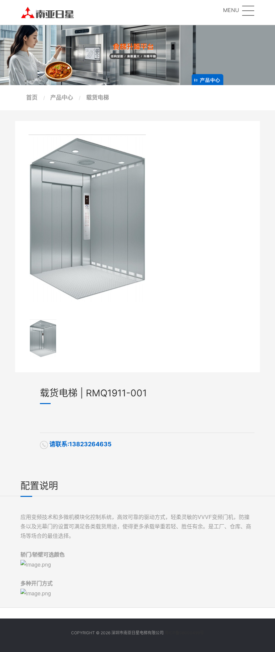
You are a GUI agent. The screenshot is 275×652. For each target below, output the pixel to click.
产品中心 (61, 97)
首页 (32, 97)
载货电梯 (97, 97)
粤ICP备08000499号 (184, 632)
